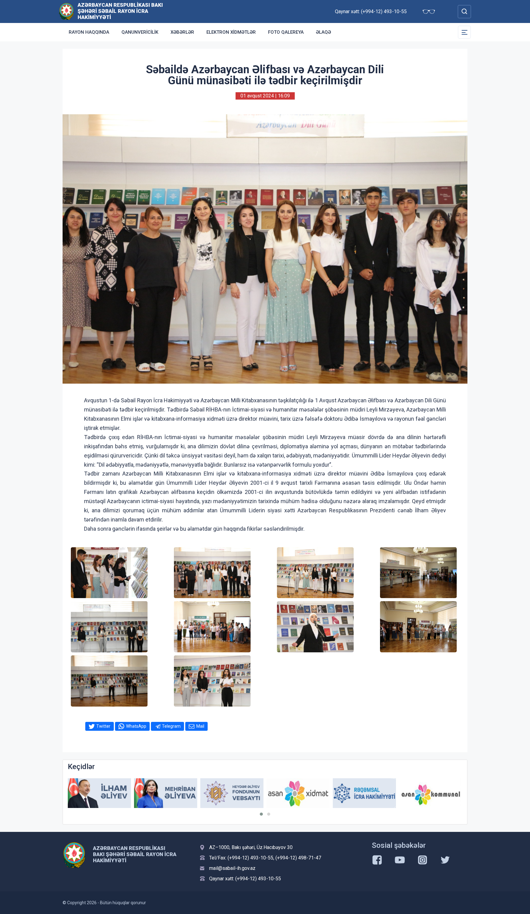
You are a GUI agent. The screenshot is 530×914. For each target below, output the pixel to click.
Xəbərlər (182, 32)
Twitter (103, 726)
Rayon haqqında (89, 32)
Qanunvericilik (139, 32)
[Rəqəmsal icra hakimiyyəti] (298, 793)
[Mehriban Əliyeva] (99, 793)
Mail (200, 726)
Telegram (171, 726)
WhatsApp (136, 726)
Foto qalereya (286, 32)
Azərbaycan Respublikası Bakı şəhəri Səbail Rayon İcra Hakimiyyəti (120, 11)
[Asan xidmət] (231, 793)
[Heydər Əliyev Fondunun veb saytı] (165, 793)
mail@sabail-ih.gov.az (232, 868)
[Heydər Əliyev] (430, 793)
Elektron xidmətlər (231, 32)
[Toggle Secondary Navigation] (464, 32)
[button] (261, 814)
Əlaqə (323, 32)
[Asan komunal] (364, 793)
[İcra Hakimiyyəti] (66, 11)
